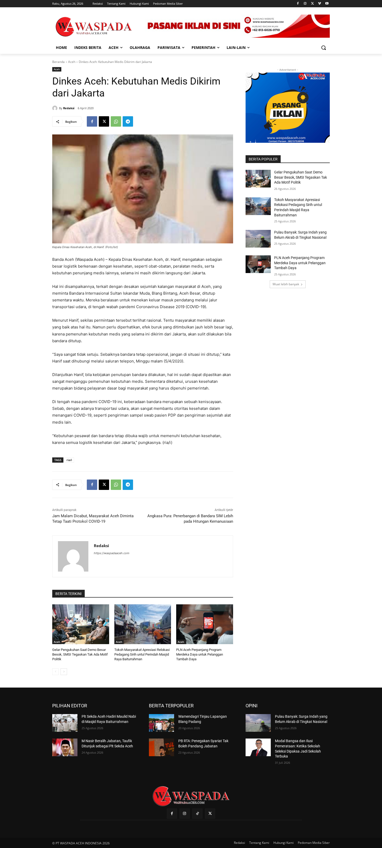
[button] (323, 47)
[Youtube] (327, 4)
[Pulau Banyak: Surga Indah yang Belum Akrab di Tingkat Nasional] (258, 239)
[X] (312, 4)
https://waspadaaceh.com (111, 553)
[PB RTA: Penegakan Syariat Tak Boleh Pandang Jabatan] (161, 747)
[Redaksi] (55, 108)
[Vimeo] (319, 4)
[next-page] (64, 671)
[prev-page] (55, 671)
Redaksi (68, 108)
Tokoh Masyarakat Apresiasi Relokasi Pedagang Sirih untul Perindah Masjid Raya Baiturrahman (142, 654)
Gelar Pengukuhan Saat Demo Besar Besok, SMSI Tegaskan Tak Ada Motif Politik (80, 654)
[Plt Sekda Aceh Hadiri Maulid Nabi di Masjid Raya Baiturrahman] (64, 723)
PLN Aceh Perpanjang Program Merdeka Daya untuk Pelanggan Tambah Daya (199, 654)
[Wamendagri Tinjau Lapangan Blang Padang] (161, 723)
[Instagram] (305, 4)
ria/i (69, 460)
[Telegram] (128, 121)
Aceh (71, 62)
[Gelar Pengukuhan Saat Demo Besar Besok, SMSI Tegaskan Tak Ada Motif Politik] (80, 624)
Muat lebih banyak (286, 284)
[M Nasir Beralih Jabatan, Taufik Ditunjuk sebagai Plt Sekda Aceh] (64, 747)
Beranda (58, 62)
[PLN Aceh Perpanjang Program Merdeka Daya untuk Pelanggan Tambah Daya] (204, 624)
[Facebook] (298, 4)
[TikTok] (197, 813)
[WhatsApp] (116, 121)
